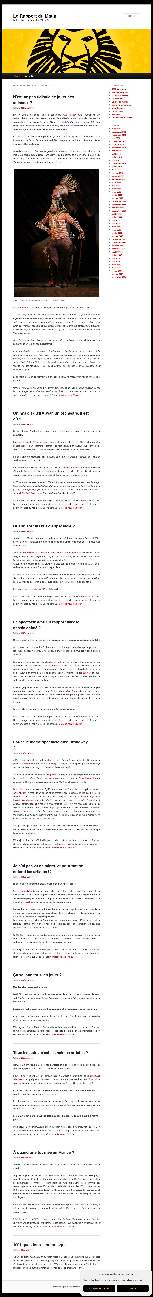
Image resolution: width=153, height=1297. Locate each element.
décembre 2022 (119, 131)
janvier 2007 (117, 274)
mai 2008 (116, 223)
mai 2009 (116, 185)
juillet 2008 (117, 217)
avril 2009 (116, 188)
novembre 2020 (119, 141)
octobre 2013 (118, 150)
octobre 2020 (118, 144)
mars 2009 (116, 191)
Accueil (17, 75)
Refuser (133, 1288)
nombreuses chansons (59, 665)
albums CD (39, 589)
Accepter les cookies (99, 1288)
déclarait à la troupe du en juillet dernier (51, 552)
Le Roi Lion (30, 75)
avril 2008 (116, 226)
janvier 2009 (117, 198)
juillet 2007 (117, 255)
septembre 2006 (119, 277)
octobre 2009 (118, 176)
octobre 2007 (118, 245)
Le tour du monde (120, 101)
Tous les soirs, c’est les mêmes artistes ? (50, 1052)
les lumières (51, 698)
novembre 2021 (119, 135)
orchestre (30, 901)
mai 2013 (116, 160)
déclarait (26, 493)
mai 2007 (116, 261)
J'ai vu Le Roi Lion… (121, 92)
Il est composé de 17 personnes (30, 441)
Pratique (116, 114)
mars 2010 (116, 169)
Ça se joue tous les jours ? (37, 974)
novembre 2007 (119, 242)
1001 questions (119, 89)
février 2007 (117, 270)
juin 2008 (116, 220)
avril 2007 (116, 264)
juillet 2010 (117, 166)
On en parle (117, 111)
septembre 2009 (119, 179)
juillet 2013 (117, 157)
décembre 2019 (119, 147)
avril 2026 (116, 128)
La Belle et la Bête (120, 95)
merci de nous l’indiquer (70, 394)
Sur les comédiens (22, 890)
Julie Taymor (19, 552)
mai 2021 (116, 138)
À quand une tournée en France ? (43, 1152)
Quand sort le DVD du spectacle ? (44, 526)
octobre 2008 (118, 207)
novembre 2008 (119, 204)
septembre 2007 (119, 248)
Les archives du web (121, 104)
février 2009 (117, 195)
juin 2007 (116, 258)
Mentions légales (60, 1286)
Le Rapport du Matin (34, 15)
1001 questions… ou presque (39, 1244)
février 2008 (117, 233)
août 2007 (116, 251)
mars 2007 (116, 267)
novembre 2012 (119, 163)
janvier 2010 (117, 172)
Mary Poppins (118, 108)
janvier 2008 (117, 236)
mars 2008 (116, 229)
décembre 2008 (119, 201)
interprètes (51, 774)
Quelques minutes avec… (123, 117)
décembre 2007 (119, 239)
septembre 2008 (119, 210)
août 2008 (116, 214)
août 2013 (116, 154)
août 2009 (116, 182)
